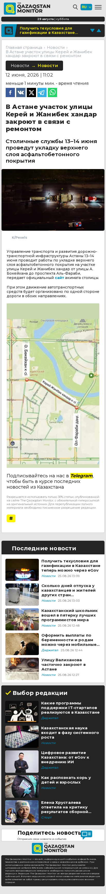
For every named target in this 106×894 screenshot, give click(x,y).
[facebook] (10, 93)
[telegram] (42, 93)
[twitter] (31, 93)
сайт (59, 277)
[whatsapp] (52, 93)
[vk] (20, 93)
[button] (98, 7)
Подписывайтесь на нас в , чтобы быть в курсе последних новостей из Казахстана (50, 481)
